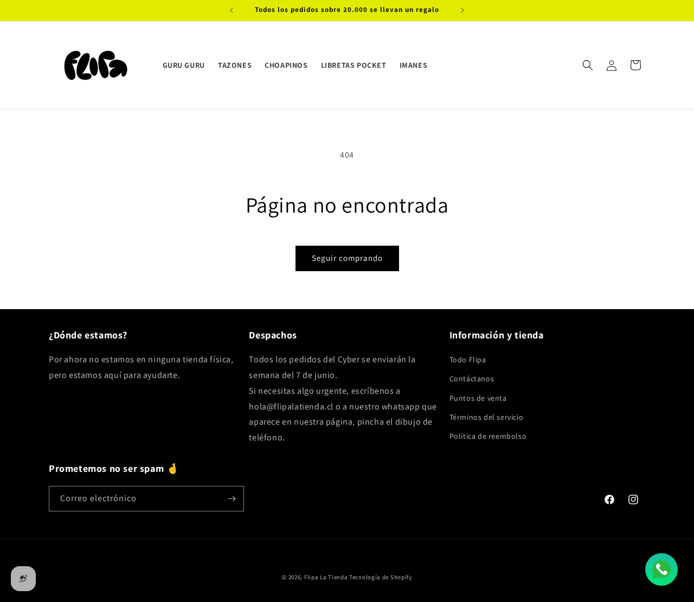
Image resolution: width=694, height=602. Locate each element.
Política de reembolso (488, 436)
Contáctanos (471, 378)
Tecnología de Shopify (380, 577)
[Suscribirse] (231, 498)
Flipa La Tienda (326, 577)
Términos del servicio (486, 417)
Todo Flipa (467, 359)
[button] (588, 65)
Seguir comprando (347, 258)
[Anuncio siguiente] (462, 10)
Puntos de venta (478, 398)
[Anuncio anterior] (231, 10)
